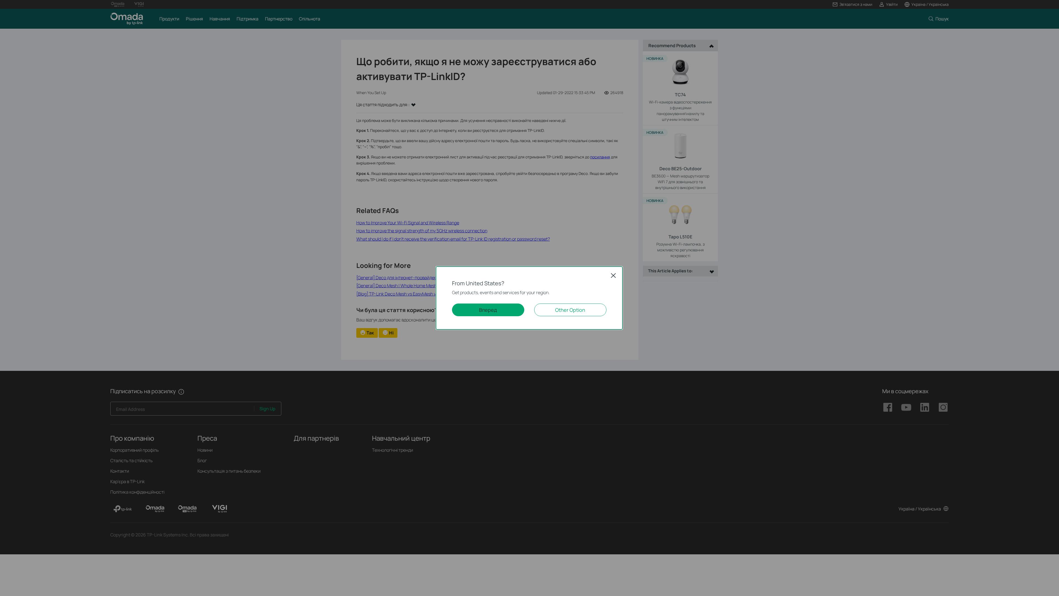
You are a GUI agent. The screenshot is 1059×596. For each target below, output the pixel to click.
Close (613, 275)
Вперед (488, 310)
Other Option (570, 310)
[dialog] (529, 298)
